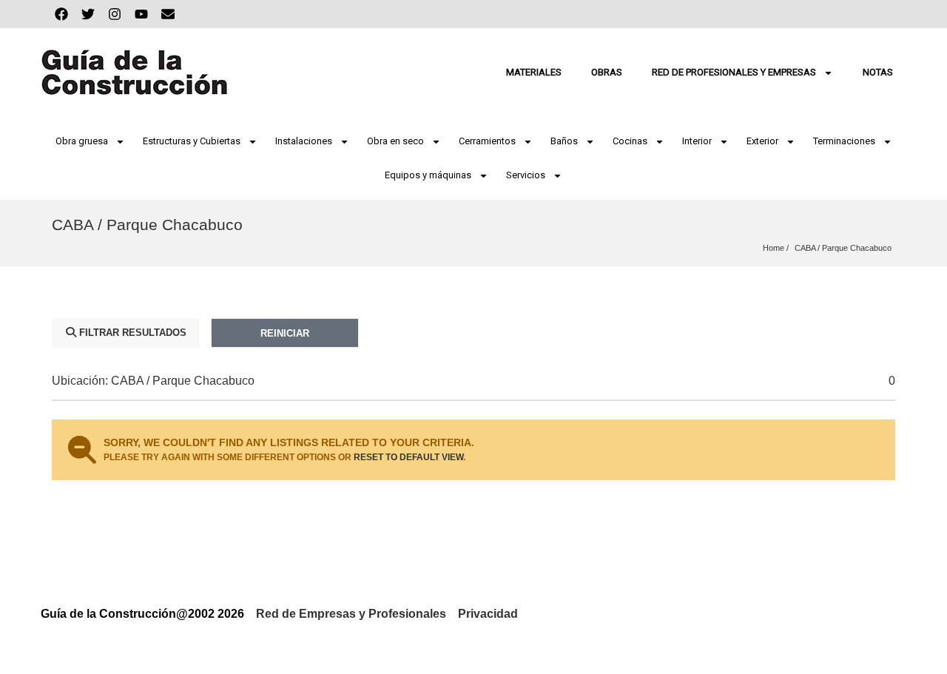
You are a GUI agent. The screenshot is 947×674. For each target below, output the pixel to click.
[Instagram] (114, 14)
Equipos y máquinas (428, 175)
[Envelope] (168, 14)
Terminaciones (844, 140)
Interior (697, 140)
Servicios (525, 175)
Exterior (762, 140)
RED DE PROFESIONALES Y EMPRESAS (734, 72)
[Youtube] (141, 14)
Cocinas (630, 140)
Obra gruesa (81, 140)
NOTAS (878, 72)
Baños (564, 140)
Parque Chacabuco (857, 247)
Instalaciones (303, 140)
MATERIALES (534, 72)
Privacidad (488, 613)
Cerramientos (487, 140)
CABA (805, 247)
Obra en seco (395, 140)
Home (773, 247)
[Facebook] (61, 14)
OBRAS (606, 72)
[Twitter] (88, 14)
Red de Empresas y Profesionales (351, 613)
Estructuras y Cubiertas (191, 140)
